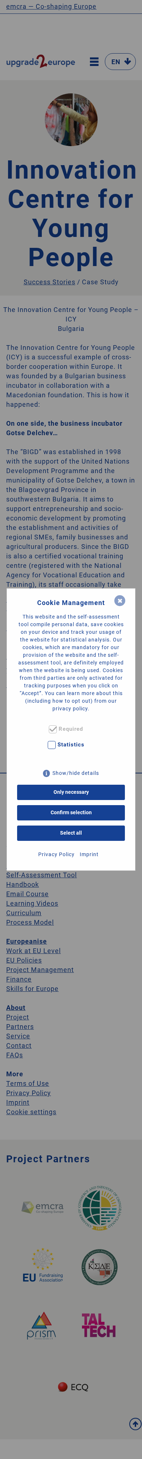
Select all (71, 833)
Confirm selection (71, 812)
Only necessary (71, 792)
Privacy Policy (56, 854)
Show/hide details (75, 773)
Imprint (89, 854)
